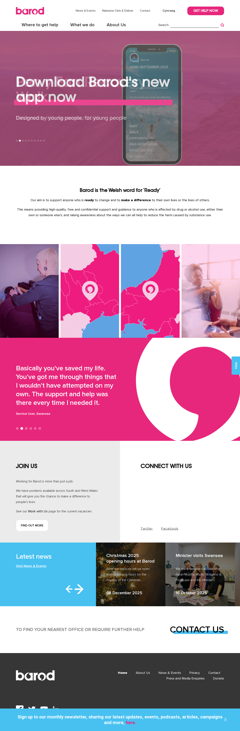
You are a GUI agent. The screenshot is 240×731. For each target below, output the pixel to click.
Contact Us (197, 629)
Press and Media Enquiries (185, 678)
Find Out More (32, 525)
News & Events (86, 11)
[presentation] (69, 589)
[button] (17, 141)
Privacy (194, 673)
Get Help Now (205, 11)
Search (163, 25)
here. (130, 722)
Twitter (147, 528)
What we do (82, 25)
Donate (218, 678)
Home (122, 673)
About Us (116, 25)
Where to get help (40, 25)
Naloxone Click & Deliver (117, 11)
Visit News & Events (31, 566)
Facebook (169, 528)
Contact (145, 11)
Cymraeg (169, 10)
